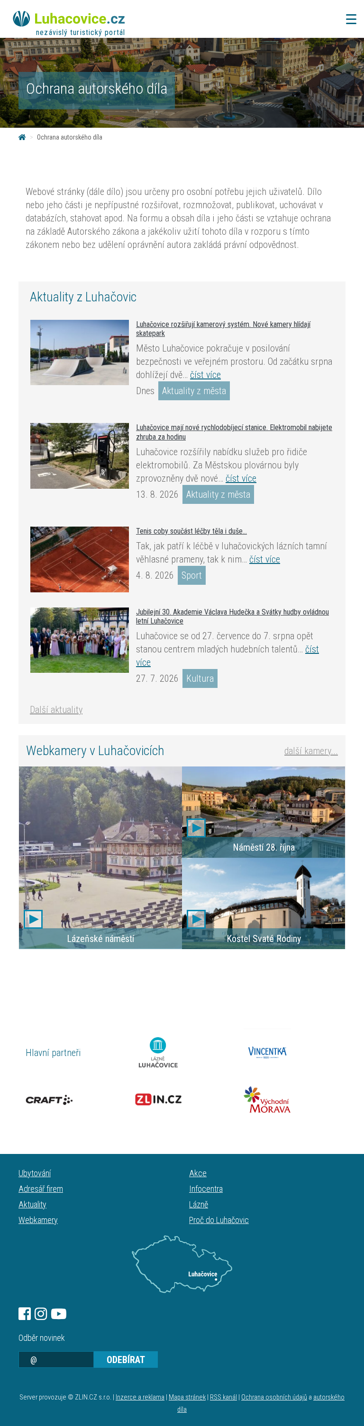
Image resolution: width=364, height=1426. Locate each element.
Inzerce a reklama (140, 1397)
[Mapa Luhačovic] (182, 1264)
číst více (205, 374)
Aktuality (32, 1204)
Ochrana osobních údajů (274, 1397)
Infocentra (206, 1189)
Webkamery (38, 1220)
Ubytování (34, 1173)
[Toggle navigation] (348, 19)
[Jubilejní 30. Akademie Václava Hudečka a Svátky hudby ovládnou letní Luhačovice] (79, 640)
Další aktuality (56, 709)
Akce (198, 1173)
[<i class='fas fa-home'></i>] (22, 137)
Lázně (198, 1204)
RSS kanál (223, 1397)
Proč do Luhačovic (219, 1220)
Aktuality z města (194, 390)
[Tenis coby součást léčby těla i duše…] (79, 559)
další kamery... (311, 751)
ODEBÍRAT (126, 1359)
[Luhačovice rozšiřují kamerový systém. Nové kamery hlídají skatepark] (79, 352)
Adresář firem (40, 1189)
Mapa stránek (187, 1397)
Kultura (200, 678)
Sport (192, 575)
